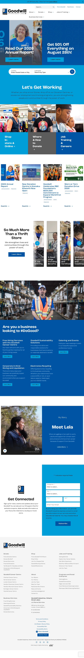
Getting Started (63, 556)
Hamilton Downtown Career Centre (13, 584)
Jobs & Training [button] (62, 12)
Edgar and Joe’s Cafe (65, 584)
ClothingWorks (63, 579)
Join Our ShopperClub (37, 561)
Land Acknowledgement (38, 591)
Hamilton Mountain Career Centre (13, 586)
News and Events (36, 589)
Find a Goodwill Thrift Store (38, 556)
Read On (4, 206)
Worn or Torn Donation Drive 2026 (71, 186)
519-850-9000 (36, 610)
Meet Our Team (35, 584)
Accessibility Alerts (42, 629)
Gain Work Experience (65, 561)
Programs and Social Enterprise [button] (66, 575)
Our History (34, 579)
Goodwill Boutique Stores (38, 563)
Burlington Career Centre (11, 589)
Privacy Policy (42, 621)
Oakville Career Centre (10, 591)
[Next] (79, 243)
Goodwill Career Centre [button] (12, 574)
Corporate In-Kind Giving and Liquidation (12, 569)
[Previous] (37, 243)
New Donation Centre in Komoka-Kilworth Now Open (31, 187)
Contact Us (34, 593)
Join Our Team (63, 568)
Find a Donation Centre (10, 556)
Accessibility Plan (42, 626)
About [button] (31, 12)
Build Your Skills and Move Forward (69, 563)
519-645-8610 (36, 612)
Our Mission (34, 577)
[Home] (14, 546)
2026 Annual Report (7, 185)
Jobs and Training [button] (65, 554)
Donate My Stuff (8, 559)
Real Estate (70, 7)
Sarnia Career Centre (10, 579)
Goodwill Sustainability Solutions (12, 605)
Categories (51, 484)
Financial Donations (9, 563)
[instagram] (36, 642)
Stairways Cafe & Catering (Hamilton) (69, 588)
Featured (13, 188)
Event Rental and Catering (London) (69, 586)
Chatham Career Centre (10, 577)
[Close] (82, 1)
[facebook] (40, 642)
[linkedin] (47, 642)
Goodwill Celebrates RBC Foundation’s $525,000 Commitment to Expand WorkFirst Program (52, 190)
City (49, 491)
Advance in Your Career (65, 566)
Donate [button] (40, 12)
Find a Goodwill (61, 7)
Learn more (13, 59)
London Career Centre (10, 582)
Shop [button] (50, 12)
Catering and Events (9, 603)
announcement (5, 188)
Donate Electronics (9, 561)
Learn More (53, 1)
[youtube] (44, 642)
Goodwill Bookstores (37, 566)
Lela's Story (61, 447)
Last (66, 498)
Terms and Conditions (42, 619)
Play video (5, 451)
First (48, 498)
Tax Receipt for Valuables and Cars (13, 566)
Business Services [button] (35, 17)
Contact (78, 7)
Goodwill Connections (65, 581)
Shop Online (34, 559)
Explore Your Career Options (67, 559)
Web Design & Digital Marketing (39, 646)
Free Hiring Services (9, 601)
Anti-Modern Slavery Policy (42, 624)
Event (55, 199)
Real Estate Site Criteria (38, 586)
